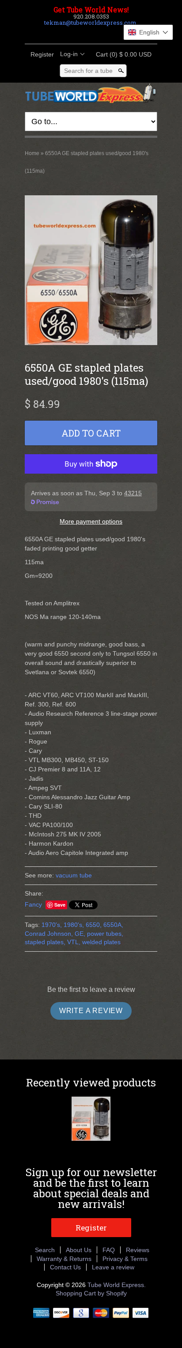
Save (59, 904)
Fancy (33, 904)
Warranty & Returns (64, 1258)
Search (45, 1249)
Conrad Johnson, (49, 933)
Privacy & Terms (125, 1258)
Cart (121, 54)
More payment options (91, 521)
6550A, (113, 924)
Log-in (69, 53)
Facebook (68, 33)
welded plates (101, 941)
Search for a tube (88, 70)
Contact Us (65, 1267)
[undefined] (91, 271)
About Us (78, 1249)
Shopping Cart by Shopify (91, 1293)
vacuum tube (74, 875)
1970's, (52, 924)
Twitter (83, 33)
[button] (148, 32)
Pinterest (98, 33)
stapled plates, (45, 941)
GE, (80, 933)
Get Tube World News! (91, 9)
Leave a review (113, 1267)
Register (42, 54)
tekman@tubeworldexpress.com (90, 23)
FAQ (108, 1249)
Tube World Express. (116, 1284)
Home (32, 153)
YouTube (113, 33)
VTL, (73, 941)
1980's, (74, 924)
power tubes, (105, 933)
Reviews (137, 1249)
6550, (94, 924)
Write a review (91, 1010)
